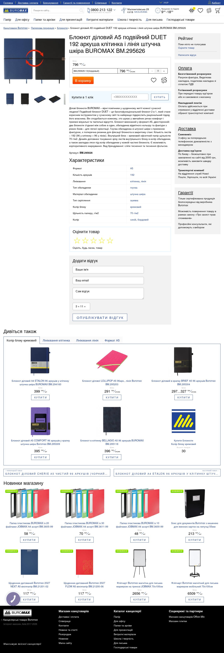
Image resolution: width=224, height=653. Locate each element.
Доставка (187, 128)
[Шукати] (81, 10)
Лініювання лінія (87, 340)
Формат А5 (112, 340)
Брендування (50, 2)
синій (133, 219)
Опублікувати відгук (100, 317)
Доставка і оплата (28, 2)
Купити (40, 397)
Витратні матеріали (99, 19)
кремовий (135, 206)
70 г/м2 (134, 213)
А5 (131, 168)
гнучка (133, 187)
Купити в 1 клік (82, 97)
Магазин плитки (178, 621)
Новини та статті (68, 629)
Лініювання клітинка (56, 340)
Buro (18, 10)
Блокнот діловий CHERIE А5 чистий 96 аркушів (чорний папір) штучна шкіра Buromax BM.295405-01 (57, 473)
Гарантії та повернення (76, 2)
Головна (8, 2)
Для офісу (22, 19)
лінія (143, 181)
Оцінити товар (186, 47)
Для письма (154, 19)
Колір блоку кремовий (22, 340)
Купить (160, 97)
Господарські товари (181, 19)
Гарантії (185, 192)
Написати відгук (187, 55)
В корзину (83, 80)
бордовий (143, 219)
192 (132, 174)
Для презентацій (70, 19)
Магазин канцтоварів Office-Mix (187, 616)
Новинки (63, 638)
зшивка (134, 200)
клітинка (134, 181)
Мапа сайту (65, 643)
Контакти (117, 2)
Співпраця (101, 2)
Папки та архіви (44, 19)
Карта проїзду (140, 11)
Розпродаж (65, 634)
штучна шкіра (137, 194)
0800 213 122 (101, 9)
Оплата (185, 68)
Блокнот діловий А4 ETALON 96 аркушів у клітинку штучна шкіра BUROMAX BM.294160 (168, 473)
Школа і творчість (129, 19)
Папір (7, 19)
